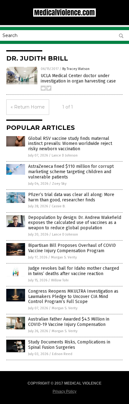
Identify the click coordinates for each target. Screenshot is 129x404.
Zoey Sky (59, 184)
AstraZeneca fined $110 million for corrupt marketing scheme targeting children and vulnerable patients (71, 172)
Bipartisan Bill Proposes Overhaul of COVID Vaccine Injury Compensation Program (72, 248)
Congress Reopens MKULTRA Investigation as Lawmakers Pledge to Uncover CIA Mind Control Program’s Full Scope (73, 297)
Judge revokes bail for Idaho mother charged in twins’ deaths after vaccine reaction (73, 271)
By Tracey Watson (76, 69)
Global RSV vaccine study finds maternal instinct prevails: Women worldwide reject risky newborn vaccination (70, 144)
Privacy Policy (64, 391)
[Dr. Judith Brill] (64, 15)
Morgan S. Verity (64, 257)
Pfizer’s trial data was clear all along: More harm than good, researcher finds (71, 197)
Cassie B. (58, 206)
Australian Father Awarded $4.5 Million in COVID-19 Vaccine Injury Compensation (68, 321)
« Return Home (28, 107)
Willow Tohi (60, 280)
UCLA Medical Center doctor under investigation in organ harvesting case (78, 78)
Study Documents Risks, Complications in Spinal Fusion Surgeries (69, 344)
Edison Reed (62, 354)
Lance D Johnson (65, 155)
